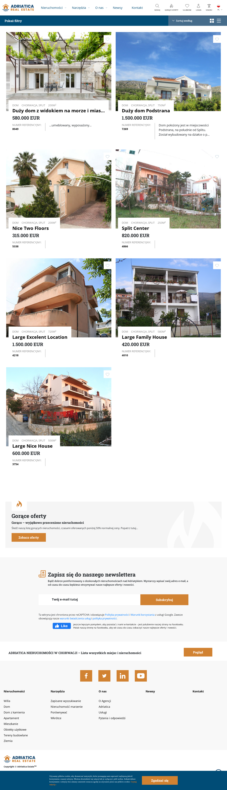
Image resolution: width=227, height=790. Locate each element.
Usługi (103, 712)
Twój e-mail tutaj (65, 599)
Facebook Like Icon (63, 626)
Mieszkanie (11, 724)
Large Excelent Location (39, 337)
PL (219, 10)
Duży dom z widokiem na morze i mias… (58, 110)
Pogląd (84, 93)
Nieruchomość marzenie (67, 706)
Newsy (117, 8)
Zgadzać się (159, 780)
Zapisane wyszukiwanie (66, 701)
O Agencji (105, 701)
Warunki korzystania (143, 614)
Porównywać (59, 712)
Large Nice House (32, 446)
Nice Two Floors (30, 228)
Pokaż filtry (13, 21)
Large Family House (144, 337)
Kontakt (137, 8)
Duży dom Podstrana (146, 110)
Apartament (11, 718)
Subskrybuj (164, 600)
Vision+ (209, 10)
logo (18, 7)
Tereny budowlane (16, 735)
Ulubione (187, 10)
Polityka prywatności (117, 614)
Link (58, 82)
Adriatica (104, 706)
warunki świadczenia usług (75, 618)
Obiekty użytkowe (15, 729)
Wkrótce (56, 718)
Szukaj (157, 10)
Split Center (135, 228)
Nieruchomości (52, 8)
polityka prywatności (105, 618)
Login (198, 10)
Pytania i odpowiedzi (112, 718)
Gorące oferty (171, 10)
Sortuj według (184, 20)
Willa (7, 701)
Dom (7, 706)
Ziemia (8, 741)
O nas (99, 8)
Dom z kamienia (14, 712)
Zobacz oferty (29, 537)
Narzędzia (79, 8)
